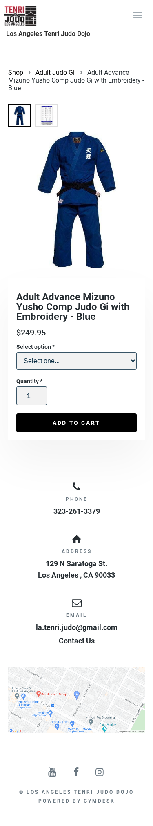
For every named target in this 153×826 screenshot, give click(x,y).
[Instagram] (100, 772)
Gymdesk (99, 801)
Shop (15, 72)
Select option (35, 347)
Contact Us (77, 640)
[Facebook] (76, 772)
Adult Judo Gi (55, 72)
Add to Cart (76, 423)
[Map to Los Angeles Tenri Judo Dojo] (76, 700)
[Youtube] (53, 772)
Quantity (29, 381)
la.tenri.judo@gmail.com (77, 627)
